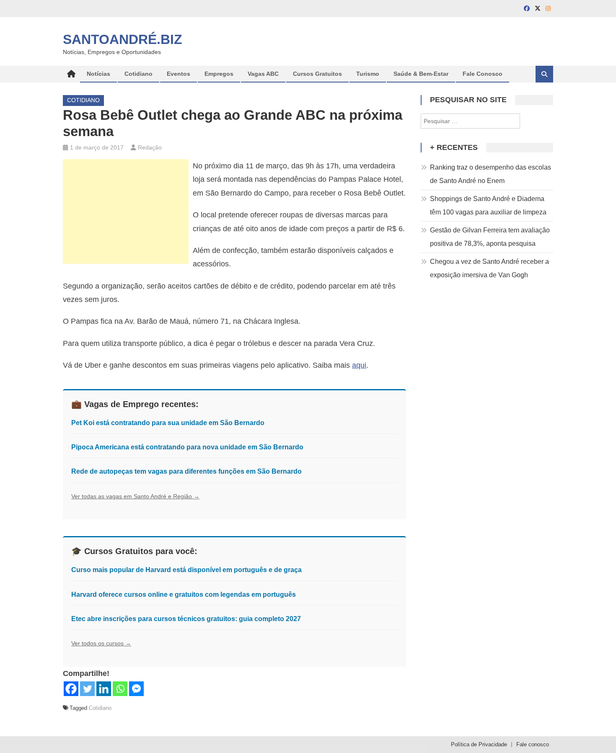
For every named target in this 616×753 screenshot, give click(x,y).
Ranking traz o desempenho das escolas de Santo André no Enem (490, 174)
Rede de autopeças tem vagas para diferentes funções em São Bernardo (186, 471)
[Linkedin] (103, 688)
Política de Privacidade (479, 744)
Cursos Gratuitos (317, 73)
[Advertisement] (126, 211)
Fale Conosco (482, 73)
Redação (150, 147)
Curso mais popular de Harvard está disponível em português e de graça (186, 569)
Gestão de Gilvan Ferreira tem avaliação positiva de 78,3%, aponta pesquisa (490, 237)
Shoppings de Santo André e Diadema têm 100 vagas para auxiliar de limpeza (488, 205)
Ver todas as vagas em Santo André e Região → (135, 496)
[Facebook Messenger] (136, 688)
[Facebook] (71, 688)
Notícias (98, 73)
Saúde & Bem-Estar (420, 73)
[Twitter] (87, 688)
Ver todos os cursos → (101, 643)
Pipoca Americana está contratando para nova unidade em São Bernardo (187, 447)
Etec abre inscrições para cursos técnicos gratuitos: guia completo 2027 (186, 618)
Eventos (178, 73)
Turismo (367, 73)
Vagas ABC (263, 73)
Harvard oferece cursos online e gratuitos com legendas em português (183, 594)
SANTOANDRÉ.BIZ (122, 39)
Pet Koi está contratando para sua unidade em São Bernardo (167, 422)
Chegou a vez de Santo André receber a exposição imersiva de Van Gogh (489, 268)
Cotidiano (138, 73)
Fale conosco (532, 744)
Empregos (218, 73)
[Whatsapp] (120, 688)
